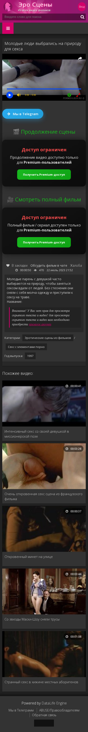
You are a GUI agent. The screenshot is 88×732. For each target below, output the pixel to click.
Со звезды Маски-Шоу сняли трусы (32, 619)
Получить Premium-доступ (44, 175)
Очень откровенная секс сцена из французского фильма (44, 496)
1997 (30, 356)
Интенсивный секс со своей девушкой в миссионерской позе (37, 433)
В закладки (20, 265)
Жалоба (76, 265)
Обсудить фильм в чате (48, 265)
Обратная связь (44, 715)
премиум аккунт (40, 324)
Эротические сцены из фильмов (48, 338)
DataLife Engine (54, 703)
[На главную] (29, 7)
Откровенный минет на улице (29, 556)
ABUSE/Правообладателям (59, 710)
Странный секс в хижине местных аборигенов (41, 682)
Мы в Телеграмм (21, 710)
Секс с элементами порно (26, 347)
